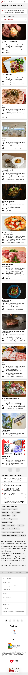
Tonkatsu (21, 560)
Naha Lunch (21, 525)
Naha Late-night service (8, 525)
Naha (14, 515)
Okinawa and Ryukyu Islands (16, 572)
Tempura (3, 560)
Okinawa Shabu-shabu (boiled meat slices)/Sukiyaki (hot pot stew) (14, 535)
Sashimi (23, 558)
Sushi (19, 558)
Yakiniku (3, 562)
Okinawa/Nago (6, 515)
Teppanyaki (10, 562)
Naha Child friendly (7, 522)
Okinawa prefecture (6, 555)
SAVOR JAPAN (5, 572)
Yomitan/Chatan (16, 512)
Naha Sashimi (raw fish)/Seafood (10, 529)
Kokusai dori (5, 512)
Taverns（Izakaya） (12, 558)
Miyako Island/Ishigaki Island (9, 519)
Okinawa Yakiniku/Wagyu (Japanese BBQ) (12, 532)
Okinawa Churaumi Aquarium (9, 509)
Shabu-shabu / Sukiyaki (12, 560)
